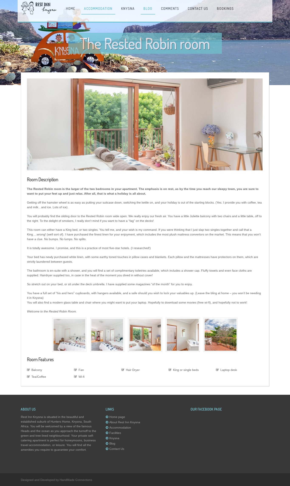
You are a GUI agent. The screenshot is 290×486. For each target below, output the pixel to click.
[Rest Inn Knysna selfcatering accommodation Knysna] (39, 14)
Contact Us (198, 9)
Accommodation (98, 9)
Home (70, 9)
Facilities (115, 433)
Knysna (128, 9)
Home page (117, 417)
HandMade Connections (76, 480)
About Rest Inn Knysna (124, 422)
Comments (170, 9)
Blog (148, 9)
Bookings (225, 9)
